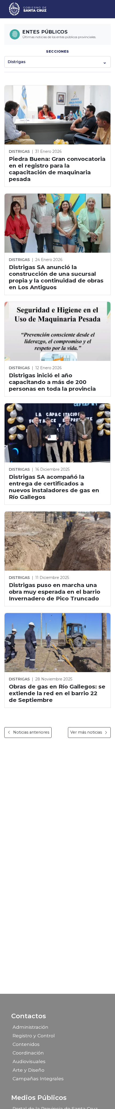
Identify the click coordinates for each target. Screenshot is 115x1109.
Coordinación (28, 1053)
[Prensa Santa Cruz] (28, 9)
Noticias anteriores (31, 732)
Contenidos (26, 1044)
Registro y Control (34, 1035)
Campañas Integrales (38, 1078)
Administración (30, 1027)
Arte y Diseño (28, 1070)
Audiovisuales (29, 1061)
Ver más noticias (86, 732)
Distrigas (16, 61)
